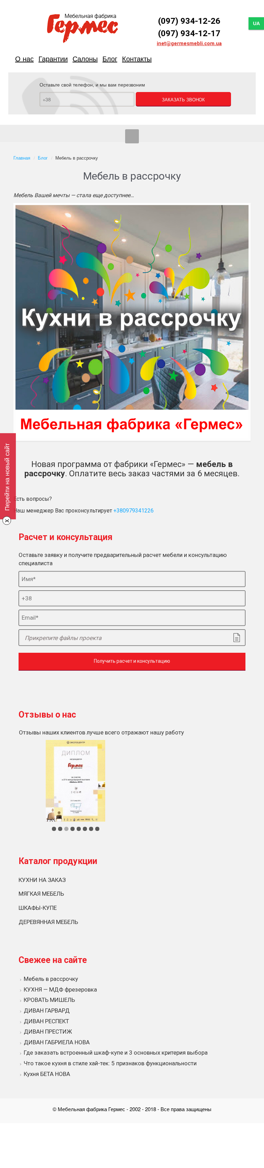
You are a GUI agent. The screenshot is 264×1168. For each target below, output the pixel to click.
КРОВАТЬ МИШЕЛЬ (49, 999)
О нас (24, 58)
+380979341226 (133, 510)
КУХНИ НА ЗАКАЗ (42, 879)
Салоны (85, 58)
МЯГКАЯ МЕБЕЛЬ (41, 893)
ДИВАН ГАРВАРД (47, 1010)
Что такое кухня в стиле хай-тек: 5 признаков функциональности (110, 1063)
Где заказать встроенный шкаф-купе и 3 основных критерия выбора (116, 1052)
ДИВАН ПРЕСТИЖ (48, 1031)
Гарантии (53, 58)
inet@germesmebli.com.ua (189, 44)
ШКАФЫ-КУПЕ (38, 907)
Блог (109, 58)
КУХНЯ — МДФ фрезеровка (60, 989)
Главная (21, 157)
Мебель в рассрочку (51, 978)
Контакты (137, 58)
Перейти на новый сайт (6, 476)
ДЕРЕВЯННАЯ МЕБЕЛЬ (48, 921)
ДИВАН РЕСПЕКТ (46, 1021)
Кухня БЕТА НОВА (47, 1073)
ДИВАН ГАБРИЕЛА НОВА (57, 1042)
